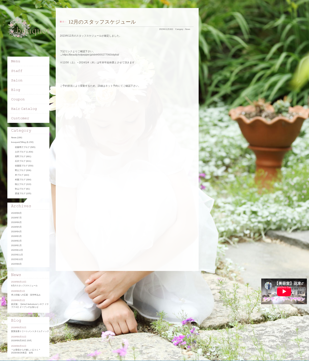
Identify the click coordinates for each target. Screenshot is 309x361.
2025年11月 (17, 254)
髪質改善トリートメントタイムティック (30, 331)
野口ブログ (20, 170)
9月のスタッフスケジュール (24, 285)
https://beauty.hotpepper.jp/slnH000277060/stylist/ (90, 54)
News (187, 29)
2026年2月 (16, 241)
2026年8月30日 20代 (21, 340)
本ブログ (19, 175)
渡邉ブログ (20, 193)
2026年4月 (16, 231)
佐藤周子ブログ (22, 147)
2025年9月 (16, 264)
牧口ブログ (20, 184)
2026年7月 (16, 217)
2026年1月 (16, 245)
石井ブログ (20, 161)
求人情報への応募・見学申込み (26, 295)
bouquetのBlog (18, 142)
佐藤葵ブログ (21, 166)
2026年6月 (16, 222)
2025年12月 (17, 250)
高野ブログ (20, 156)
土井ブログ (20, 152)
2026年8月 (16, 213)
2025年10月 (17, 259)
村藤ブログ (20, 179)
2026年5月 (16, 227)
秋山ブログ (20, 189)
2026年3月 (16, 236)
